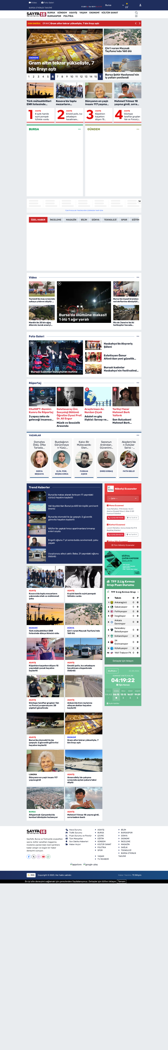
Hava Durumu (75, 830)
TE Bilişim (136, 875)
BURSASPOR (54, 16)
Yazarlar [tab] (35, 435)
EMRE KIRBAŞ (106, 471)
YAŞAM (83, 12)
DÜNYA (70, 628)
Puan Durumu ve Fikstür (80, 836)
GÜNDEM (62, 12)
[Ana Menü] (136, 16)
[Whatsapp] (48, 856)
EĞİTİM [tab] (135, 219)
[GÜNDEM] (138, 129)
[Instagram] (38, 856)
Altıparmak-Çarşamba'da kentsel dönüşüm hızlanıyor (43, 815)
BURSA (51, 12)
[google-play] (90, 864)
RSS (32, 875)
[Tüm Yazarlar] (138, 435)
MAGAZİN (125, 844)
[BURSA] (79, 129)
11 (76, 76)
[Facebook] (29, 856)
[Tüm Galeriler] (138, 336)
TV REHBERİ (103, 859)
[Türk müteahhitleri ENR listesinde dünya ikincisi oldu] (45, 614)
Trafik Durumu (75, 832)
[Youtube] (43, 856)
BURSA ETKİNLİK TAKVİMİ (40, 8)
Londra (33, 774)
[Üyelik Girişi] (139, 5)
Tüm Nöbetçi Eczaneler (124, 545)
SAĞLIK (124, 847)
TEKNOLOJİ (126, 850)
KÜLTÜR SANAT (110, 12)
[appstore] (76, 864)
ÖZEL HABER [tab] (38, 219)
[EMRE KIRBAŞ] (106, 459)
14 (91, 76)
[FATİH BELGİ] (129, 459)
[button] (136, 23)
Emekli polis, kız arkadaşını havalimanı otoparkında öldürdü (74, 116)
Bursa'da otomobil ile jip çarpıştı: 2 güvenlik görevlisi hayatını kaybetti (43, 742)
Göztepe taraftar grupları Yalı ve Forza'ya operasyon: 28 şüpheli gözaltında (132, 116)
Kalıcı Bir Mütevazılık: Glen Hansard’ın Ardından (84, 444)
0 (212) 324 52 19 (117, 534)
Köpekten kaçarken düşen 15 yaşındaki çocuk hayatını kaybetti (102, 116)
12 (81, 76)
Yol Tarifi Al (133, 518)
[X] (34, 856)
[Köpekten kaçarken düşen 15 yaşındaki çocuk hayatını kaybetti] (45, 649)
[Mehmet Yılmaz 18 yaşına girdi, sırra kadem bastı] (83, 798)
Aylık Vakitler (114, 703)
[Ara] (136, 12)
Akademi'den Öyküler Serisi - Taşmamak (129, 444)
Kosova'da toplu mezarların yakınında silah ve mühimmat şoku (44, 596)
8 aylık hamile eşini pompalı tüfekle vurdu (42, 116)
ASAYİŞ (73, 12)
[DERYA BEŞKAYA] (39, 459)
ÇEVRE (101, 836)
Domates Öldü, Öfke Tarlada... (39, 444)
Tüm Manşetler (76, 838)
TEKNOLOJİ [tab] (110, 219)
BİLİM (123, 830)
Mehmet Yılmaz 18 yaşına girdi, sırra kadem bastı (83, 815)
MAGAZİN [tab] (71, 219)
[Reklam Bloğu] (123, 563)
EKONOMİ (94, 12)
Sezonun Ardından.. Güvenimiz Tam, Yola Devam (106, 444)
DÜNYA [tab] (95, 219)
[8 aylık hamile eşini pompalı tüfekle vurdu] (83, 577)
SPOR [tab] (124, 219)
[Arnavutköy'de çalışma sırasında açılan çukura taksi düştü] (83, 761)
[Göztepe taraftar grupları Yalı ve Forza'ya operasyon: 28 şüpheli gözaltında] (45, 686)
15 (95, 76)
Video (34, 2)
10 (71, 76)
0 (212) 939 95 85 (117, 518)
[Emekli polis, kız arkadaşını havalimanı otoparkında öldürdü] (83, 649)
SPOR (100, 850)
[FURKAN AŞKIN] (84, 459)
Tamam (121, 881)
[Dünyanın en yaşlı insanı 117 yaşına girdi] (45, 761)
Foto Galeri (49, 2)
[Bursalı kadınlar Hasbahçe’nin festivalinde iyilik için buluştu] (93, 368)
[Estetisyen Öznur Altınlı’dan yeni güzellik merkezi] (93, 357)
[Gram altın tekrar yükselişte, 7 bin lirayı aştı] (83, 724)
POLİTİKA (68, 16)
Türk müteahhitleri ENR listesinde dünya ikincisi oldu (44, 632)
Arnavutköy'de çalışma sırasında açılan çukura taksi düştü (81, 780)
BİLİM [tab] (84, 219)
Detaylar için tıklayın (123, 660)
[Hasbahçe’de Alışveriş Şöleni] (93, 345)
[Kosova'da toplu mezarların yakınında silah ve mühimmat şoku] (45, 577)
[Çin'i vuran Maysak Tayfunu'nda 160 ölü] (83, 614)
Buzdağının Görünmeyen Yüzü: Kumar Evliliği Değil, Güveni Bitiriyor (62, 444)
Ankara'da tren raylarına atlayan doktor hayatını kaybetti (79, 705)
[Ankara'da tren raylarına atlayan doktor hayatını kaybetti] (83, 686)
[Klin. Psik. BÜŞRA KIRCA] (62, 459)
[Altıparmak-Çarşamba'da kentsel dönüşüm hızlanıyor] (45, 798)
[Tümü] (138, 383)
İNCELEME (125, 841)
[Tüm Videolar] (138, 277)
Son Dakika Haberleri (78, 841)
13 (86, 76)
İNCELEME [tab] (55, 219)
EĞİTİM (101, 838)
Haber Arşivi (75, 844)
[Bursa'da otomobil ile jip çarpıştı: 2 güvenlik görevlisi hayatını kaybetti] (45, 724)
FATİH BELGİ (129, 471)
